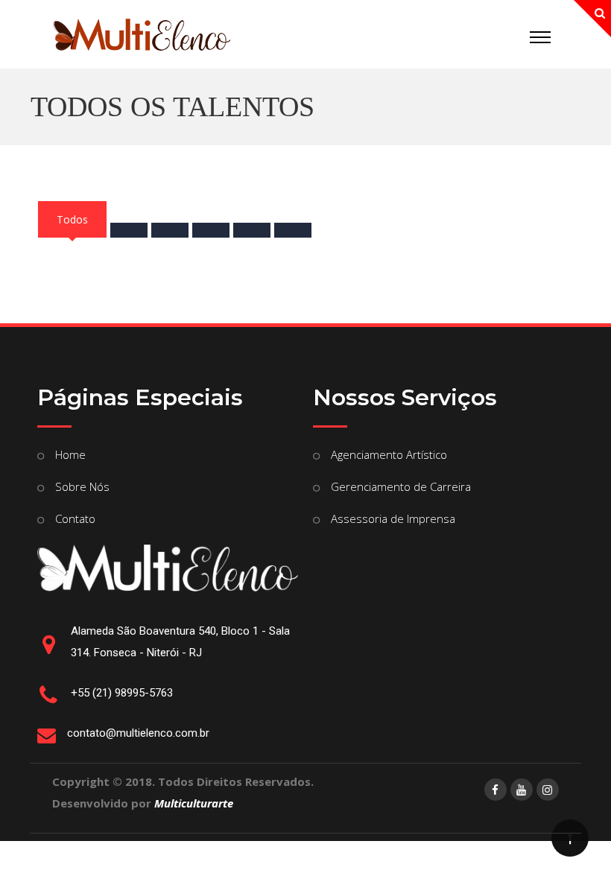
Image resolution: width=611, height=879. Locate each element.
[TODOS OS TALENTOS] (141, 38)
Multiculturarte (193, 803)
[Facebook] (495, 789)
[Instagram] (547, 789)
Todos (72, 219)
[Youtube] (521, 789)
